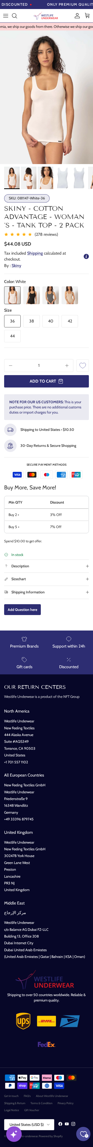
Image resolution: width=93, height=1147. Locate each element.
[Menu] (5, 15)
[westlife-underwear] (46, 16)
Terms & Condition (41, 1103)
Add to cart (43, 381)
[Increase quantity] (68, 365)
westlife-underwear (26, 1136)
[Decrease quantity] (8, 365)
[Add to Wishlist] (82, 365)
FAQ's (27, 1096)
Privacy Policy (66, 1103)
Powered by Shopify (51, 1136)
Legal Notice (11, 1110)
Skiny (16, 265)
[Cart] (87, 15)
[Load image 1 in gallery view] (46, 97)
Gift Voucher (31, 1110)
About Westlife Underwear (52, 1096)
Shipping (35, 253)
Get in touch (11, 1096)
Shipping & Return (14, 1103)
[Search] (17, 15)
